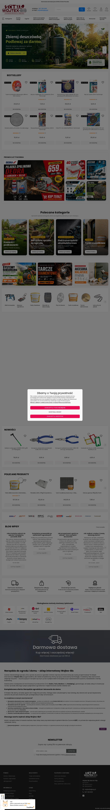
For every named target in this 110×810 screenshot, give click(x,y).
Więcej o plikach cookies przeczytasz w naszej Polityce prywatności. (50, 402)
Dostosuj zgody (55, 412)
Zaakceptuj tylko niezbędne (55, 408)
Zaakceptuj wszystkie (55, 416)
